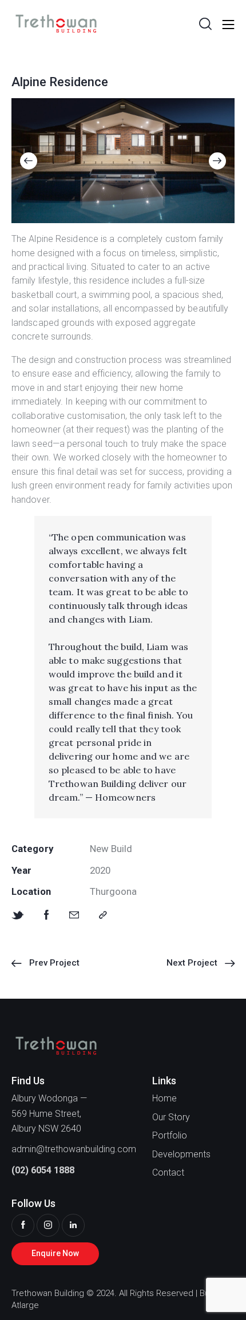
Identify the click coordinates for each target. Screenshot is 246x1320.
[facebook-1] (22, 1225)
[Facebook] (46, 915)
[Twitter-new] (17, 915)
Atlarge (25, 1305)
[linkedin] (73, 1225)
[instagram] (48, 1225)
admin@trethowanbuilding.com (73, 1149)
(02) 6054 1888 (42, 1170)
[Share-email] (74, 915)
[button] (28, 160)
